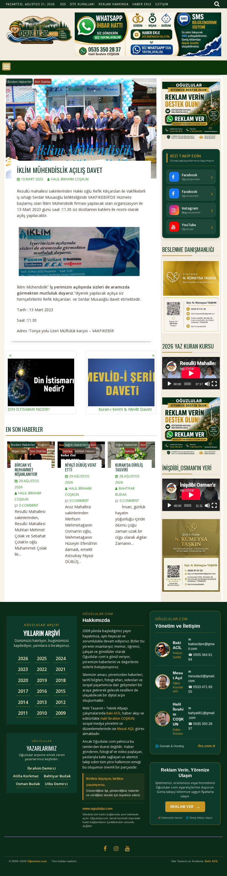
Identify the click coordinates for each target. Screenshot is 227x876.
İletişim (161, 4)
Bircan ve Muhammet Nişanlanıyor (26, 469)
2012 (61, 702)
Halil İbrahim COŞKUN (70, 179)
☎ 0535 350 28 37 (200, 726)
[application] (191, 373)
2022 (42, 669)
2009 (61, 713)
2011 (23, 713)
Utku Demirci (56, 783)
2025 (42, 658)
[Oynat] (169, 384)
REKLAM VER (185, 807)
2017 (23, 691)
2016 (42, 691)
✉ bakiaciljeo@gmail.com (201, 644)
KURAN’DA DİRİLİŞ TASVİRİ (129, 467)
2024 (61, 658)
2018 (61, 680)
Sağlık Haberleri (76, 445)
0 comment (28, 505)
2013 (42, 702)
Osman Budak (28, 783)
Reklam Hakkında (113, 4)
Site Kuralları (82, 4)
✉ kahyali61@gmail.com (201, 713)
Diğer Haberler (126, 445)
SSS (63, 4)
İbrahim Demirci (41, 768)
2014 (23, 702)
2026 (23, 658)
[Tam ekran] (214, 384)
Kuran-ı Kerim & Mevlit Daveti (125, 409)
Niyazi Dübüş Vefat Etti (81, 467)
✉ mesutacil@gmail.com (201, 676)
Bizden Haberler (19, 82)
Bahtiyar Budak (57, 775)
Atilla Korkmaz (26, 775)
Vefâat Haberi (85, 451)
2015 (61, 691)
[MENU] (6, 66)
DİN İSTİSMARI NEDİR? (29, 409)
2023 (23, 669)
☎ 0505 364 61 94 (200, 657)
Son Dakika (43, 82)
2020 (23, 680)
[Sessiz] (207, 384)
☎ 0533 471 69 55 (200, 689)
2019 (42, 680)
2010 (42, 713)
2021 (61, 669)
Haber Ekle (141, 4)
